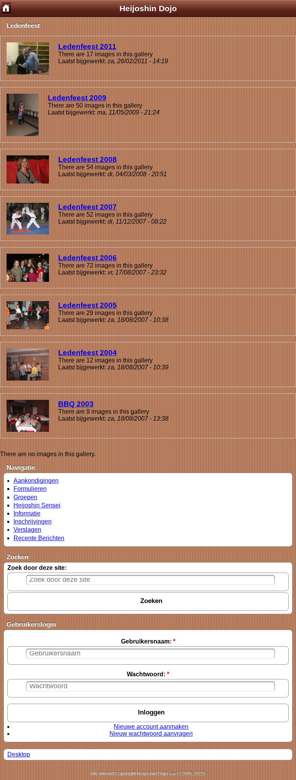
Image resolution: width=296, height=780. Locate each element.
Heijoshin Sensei (37, 505)
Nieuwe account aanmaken (151, 726)
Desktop (18, 754)
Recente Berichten (38, 538)
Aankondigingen (36, 480)
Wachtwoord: (148, 674)
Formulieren (30, 488)
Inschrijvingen (32, 521)
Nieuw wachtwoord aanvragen (151, 733)
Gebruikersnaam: (148, 641)
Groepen (25, 497)
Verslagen (27, 529)
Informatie (26, 513)
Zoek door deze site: (37, 567)
